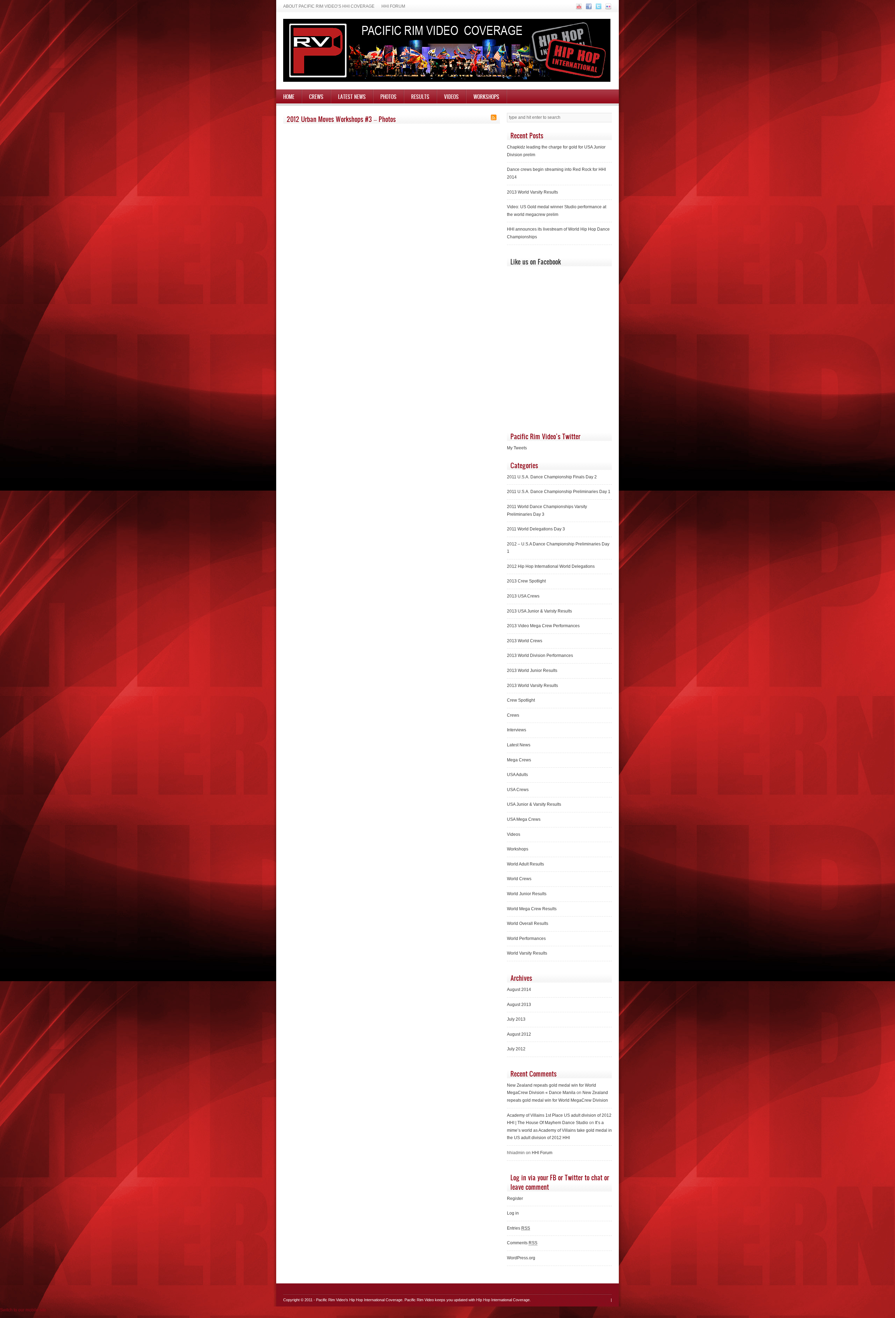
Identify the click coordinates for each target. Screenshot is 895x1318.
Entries (518, 1228)
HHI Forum (393, 6)
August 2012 (519, 1034)
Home (288, 96)
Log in (513, 1213)
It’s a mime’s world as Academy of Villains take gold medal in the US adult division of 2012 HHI (559, 1130)
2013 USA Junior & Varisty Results (539, 611)
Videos (451, 96)
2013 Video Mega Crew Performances (543, 625)
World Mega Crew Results (532, 908)
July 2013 (516, 1019)
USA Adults (517, 774)
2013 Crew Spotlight (526, 581)
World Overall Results (527, 923)
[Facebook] (587, 8)
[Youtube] (578, 8)
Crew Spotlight (521, 700)
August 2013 (519, 1004)
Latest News (352, 96)
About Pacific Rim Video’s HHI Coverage (328, 6)
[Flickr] (607, 8)
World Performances (526, 938)
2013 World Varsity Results (532, 192)
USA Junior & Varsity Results (534, 804)
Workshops (486, 96)
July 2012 (516, 1049)
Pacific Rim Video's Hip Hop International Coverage (359, 1300)
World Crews (519, 878)
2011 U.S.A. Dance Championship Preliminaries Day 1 (558, 491)
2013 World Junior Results (532, 670)
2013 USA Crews (523, 596)
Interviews (516, 729)
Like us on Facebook (535, 261)
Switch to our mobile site (23, 1310)
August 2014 (519, 989)
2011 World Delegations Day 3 (536, 529)
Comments (522, 1242)
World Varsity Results (527, 953)
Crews (316, 96)
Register (515, 1198)
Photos (388, 96)
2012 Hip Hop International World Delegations (551, 566)
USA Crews (518, 789)
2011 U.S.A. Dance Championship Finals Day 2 (552, 477)
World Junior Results (526, 893)
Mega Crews (519, 760)
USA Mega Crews (523, 819)
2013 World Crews (524, 640)
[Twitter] (597, 8)
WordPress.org (521, 1257)
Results (420, 96)
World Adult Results (525, 864)
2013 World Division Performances (540, 655)
